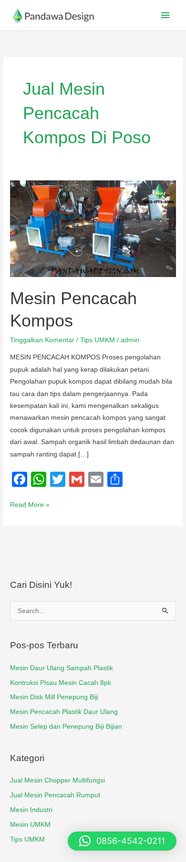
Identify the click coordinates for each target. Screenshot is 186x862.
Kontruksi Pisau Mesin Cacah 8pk (60, 682)
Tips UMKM (97, 340)
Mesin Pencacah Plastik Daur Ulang (64, 711)
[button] (122, 841)
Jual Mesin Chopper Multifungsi (57, 780)
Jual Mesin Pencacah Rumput (55, 795)
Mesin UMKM (30, 824)
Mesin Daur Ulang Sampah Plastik (61, 668)
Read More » (30, 503)
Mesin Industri (31, 809)
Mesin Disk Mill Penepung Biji (54, 697)
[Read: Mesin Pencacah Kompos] (93, 228)
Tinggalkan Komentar (42, 340)
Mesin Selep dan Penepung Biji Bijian (66, 726)
